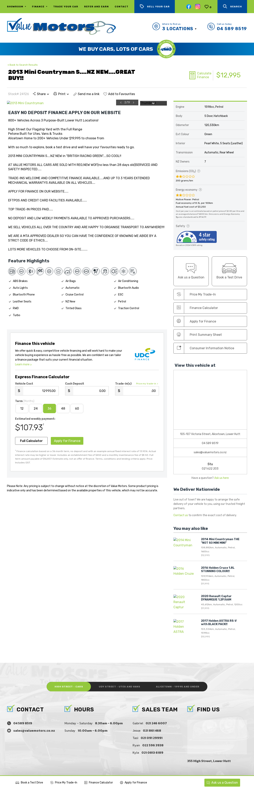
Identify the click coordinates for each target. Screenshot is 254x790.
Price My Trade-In (66, 782)
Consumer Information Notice (212, 348)
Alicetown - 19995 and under (177, 686)
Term (24, 401)
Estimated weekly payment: (35, 418)
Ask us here (221, 478)
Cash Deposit (74, 383)
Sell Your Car (158, 6)
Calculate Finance (204, 75)
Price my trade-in (146, 383)
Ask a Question (224, 782)
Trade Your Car (65, 6)
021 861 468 (152, 730)
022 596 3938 (153, 745)
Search (236, 6)
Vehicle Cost (24, 383)
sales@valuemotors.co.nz (210, 452)
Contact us (180, 515)
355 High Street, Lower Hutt (209, 760)
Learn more (22, 364)
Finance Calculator (204, 308)
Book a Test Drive (32, 782)
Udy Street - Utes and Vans (119, 686)
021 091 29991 (152, 737)
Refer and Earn (96, 6)
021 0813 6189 (152, 752)
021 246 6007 (156, 723)
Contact (121, 6)
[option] (72, 103)
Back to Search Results (24, 64)
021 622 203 (210, 468)
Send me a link (88, 94)
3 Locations (177, 28)
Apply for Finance (136, 782)
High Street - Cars (69, 686)
